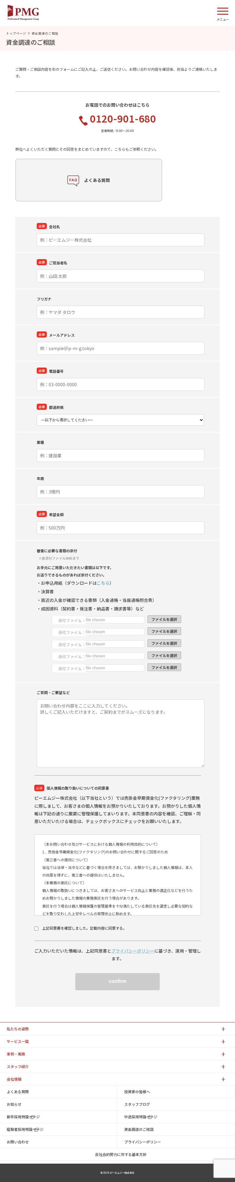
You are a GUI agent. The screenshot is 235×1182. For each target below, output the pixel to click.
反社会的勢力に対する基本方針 (121, 1154)
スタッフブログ (137, 1104)
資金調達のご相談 (139, 1129)
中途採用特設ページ (140, 1116)
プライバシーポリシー (132, 951)
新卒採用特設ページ (23, 1116)
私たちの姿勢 (18, 1028)
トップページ (16, 33)
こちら (103, 583)
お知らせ (14, 1104)
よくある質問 (18, 1091)
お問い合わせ (18, 1141)
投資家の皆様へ (137, 1091)
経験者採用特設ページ (25, 1129)
